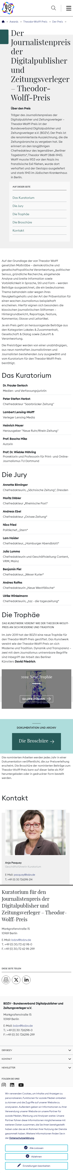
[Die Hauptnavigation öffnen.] (68, 8)
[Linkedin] (12, 1085)
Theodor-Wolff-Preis (35, 21)
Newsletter (8, 1067)
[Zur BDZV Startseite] (3, 22)
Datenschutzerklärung (21, 1138)
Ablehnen (36, 1156)
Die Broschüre (33, 741)
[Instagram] (4, 1085)
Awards (14, 21)
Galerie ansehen (33, 699)
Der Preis (57, 21)
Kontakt (7, 1058)
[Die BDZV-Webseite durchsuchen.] (53, 8)
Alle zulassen (36, 1148)
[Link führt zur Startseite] (8, 8)
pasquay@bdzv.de (24, 874)
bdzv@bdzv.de (21, 940)
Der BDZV (7, 1050)
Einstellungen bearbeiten (36, 1165)
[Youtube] (21, 1085)
